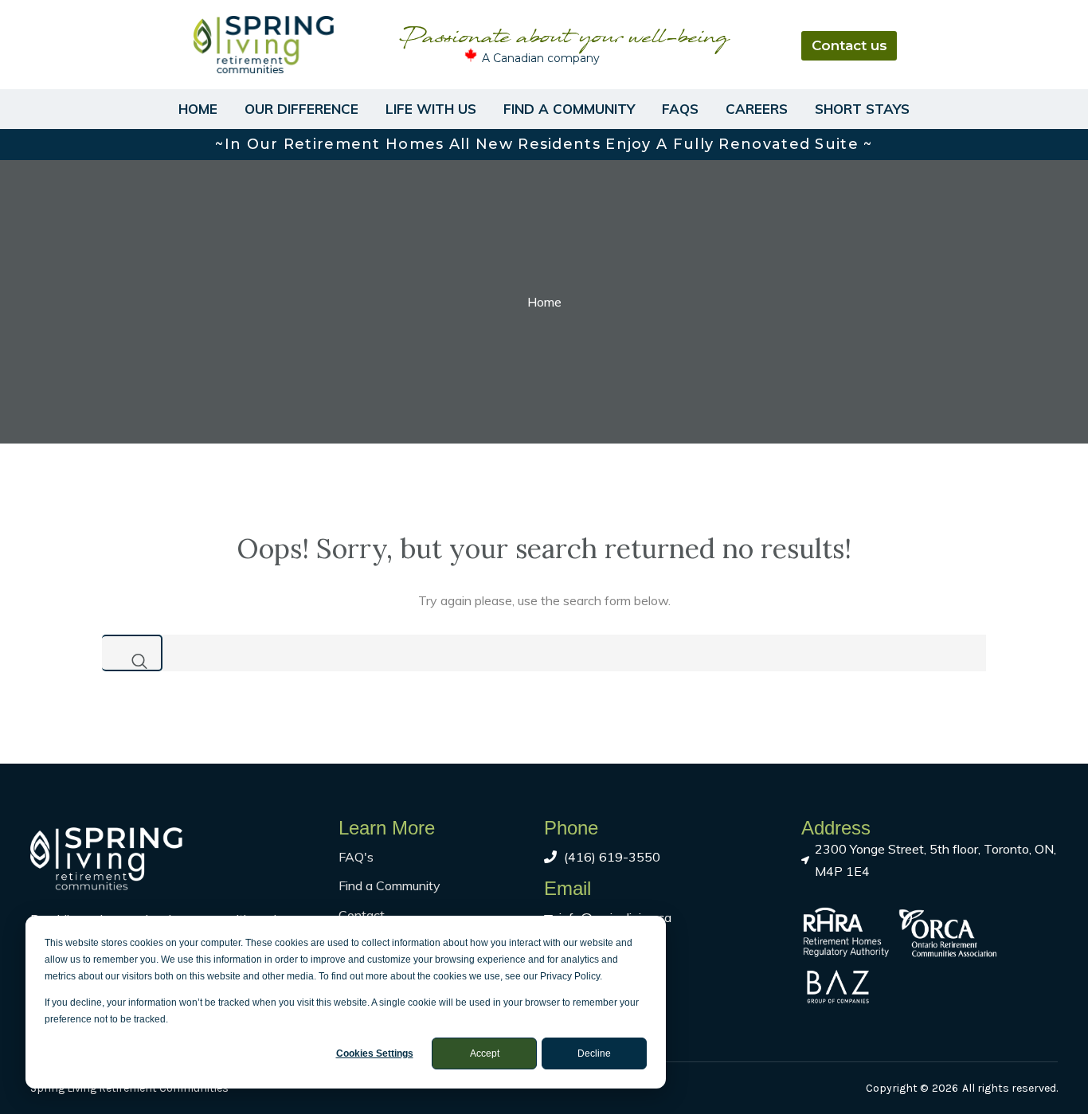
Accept (484, 1053)
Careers (757, 108)
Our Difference (301, 108)
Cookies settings (374, 1053)
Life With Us (430, 108)
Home (197, 108)
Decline (594, 1053)
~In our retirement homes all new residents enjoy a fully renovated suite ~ (543, 144)
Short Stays (862, 108)
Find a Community (569, 108)
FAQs (680, 108)
